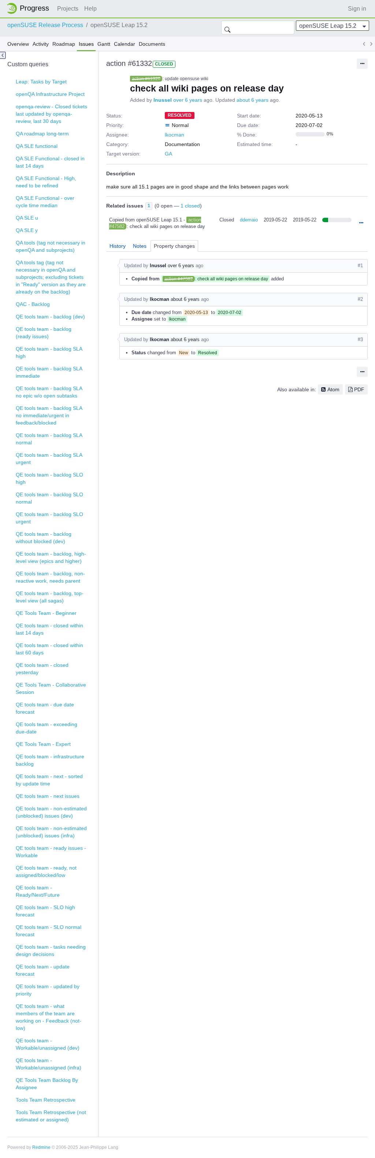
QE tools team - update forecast (43, 970)
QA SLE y (27, 230)
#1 (360, 265)
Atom (333, 389)
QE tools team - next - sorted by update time (49, 780)
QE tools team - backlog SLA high (49, 352)
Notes (139, 246)
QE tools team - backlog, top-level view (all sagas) (49, 597)
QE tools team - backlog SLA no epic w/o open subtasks (49, 392)
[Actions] (361, 223)
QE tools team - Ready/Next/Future (38, 891)
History (117, 246)
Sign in (357, 8)
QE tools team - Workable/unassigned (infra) (48, 1064)
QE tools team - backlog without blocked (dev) (43, 537)
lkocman (174, 135)
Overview (18, 44)
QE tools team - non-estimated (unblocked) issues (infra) (51, 831)
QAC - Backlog (33, 304)
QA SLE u (27, 218)
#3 (360, 339)
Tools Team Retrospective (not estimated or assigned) (51, 1115)
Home (30, 8)
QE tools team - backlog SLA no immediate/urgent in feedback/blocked (49, 415)
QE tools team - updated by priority (47, 990)
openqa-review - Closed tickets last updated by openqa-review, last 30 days (51, 114)
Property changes (174, 246)
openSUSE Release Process (45, 25)
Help (90, 8)
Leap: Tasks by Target (41, 82)
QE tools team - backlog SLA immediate (49, 372)
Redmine (41, 1147)
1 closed (190, 206)
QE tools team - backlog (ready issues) (43, 332)
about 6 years (252, 100)
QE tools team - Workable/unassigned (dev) (47, 1044)
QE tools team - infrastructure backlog (50, 760)
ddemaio (249, 220)
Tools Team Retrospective (45, 1100)
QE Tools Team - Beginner (46, 613)
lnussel (162, 100)
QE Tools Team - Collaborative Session (51, 688)
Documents (152, 44)
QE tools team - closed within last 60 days (49, 648)
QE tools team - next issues (47, 796)
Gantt (103, 44)
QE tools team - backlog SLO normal (49, 498)
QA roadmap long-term (42, 134)
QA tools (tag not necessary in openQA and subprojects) (50, 246)
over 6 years (187, 100)
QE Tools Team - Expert (43, 744)
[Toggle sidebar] (3, 55)
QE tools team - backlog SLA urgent (49, 458)
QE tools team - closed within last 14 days (49, 629)
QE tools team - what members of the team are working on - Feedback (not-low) (48, 1017)
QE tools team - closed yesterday (42, 668)
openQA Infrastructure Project (50, 94)
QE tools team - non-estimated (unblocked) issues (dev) (51, 812)
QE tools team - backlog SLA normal (49, 438)
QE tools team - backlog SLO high (49, 478)
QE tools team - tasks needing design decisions (51, 950)
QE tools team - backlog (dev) (50, 317)
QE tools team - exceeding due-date (46, 728)
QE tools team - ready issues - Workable (51, 851)
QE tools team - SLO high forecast (45, 911)
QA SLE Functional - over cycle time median (45, 201)
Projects (67, 8)
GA (168, 154)
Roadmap (63, 44)
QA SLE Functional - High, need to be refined (46, 181)
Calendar (124, 44)
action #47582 (178, 278)
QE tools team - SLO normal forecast (48, 930)
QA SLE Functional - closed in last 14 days (50, 162)
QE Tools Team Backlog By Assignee (47, 1083)
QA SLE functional (36, 146)
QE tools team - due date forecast (45, 708)
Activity (41, 44)
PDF (359, 389)
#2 (360, 299)
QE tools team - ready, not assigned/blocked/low (46, 871)
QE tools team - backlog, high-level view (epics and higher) (51, 557)
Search (227, 27)
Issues (86, 44)
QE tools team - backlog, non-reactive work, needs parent (50, 577)
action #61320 (146, 78)
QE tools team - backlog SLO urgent (49, 517)
